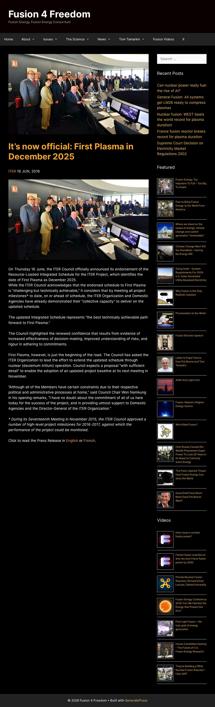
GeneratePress (136, 700)
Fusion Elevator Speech (189, 335)
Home (8, 39)
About (25, 39)
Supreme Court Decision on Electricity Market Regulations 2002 (180, 148)
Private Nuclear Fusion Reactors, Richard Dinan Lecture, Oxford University (191, 580)
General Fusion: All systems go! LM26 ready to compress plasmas (181, 102)
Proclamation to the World (191, 313)
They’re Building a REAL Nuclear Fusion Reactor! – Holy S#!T (191, 670)
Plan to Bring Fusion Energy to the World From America (190, 205)
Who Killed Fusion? (187, 424)
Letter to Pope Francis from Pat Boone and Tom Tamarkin (190, 361)
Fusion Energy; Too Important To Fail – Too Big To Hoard (191, 183)
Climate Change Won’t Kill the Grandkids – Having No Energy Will (191, 250)
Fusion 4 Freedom (49, 14)
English (72, 440)
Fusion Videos (163, 39)
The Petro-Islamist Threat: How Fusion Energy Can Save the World (191, 474)
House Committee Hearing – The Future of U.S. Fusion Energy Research (191, 647)
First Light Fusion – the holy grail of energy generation (189, 625)
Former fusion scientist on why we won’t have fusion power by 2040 (191, 558)
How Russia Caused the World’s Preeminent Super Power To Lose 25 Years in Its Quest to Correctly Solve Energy (191, 454)
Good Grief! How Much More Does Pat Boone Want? (189, 496)
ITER (12, 171)
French (89, 440)
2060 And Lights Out (188, 380)
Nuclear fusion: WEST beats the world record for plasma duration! (180, 119)
